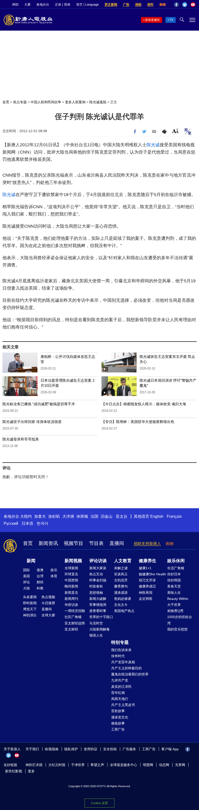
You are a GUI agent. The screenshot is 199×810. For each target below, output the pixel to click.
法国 (94, 516)
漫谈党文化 (119, 717)
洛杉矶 (54, 516)
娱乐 (53, 570)
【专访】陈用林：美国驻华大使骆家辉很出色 (137, 422)
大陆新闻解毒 (99, 629)
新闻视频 (73, 560)
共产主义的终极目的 (126, 668)
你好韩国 (174, 580)
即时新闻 (30, 603)
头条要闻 (30, 597)
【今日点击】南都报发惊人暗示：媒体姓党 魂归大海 (143, 404)
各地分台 (42, 4)
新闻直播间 (152, 20)
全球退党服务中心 (123, 765)
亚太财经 (71, 629)
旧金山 (106, 516)
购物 (162, 4)
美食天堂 (174, 586)
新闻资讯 (48, 543)
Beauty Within (177, 599)
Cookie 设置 (99, 803)
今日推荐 (48, 603)
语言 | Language (87, 4)
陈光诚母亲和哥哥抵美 (20, 439)
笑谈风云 (121, 574)
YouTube (193, 4)
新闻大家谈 (97, 568)
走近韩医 (145, 599)
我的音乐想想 (177, 629)
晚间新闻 (71, 586)
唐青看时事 (97, 611)
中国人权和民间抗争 (46, 102)
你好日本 (174, 574)
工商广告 (118, 729)
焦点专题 (20, 102)
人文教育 (123, 560)
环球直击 (71, 574)
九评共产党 (119, 680)
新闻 (31, 560)
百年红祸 (118, 693)
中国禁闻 (71, 580)
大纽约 (26, 516)
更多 (31, 771)
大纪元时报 (56, 765)
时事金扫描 (97, 580)
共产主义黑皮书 (123, 705)
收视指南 (51, 749)
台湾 (40, 576)
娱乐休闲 (176, 560)
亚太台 (121, 516)
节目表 (96, 543)
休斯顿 (82, 516)
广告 (126, 4)
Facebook (176, 4)
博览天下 (30, 609)
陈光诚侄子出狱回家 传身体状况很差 (32, 422)
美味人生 (174, 593)
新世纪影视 (13, 771)
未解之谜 (121, 568)
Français (174, 516)
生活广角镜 (175, 568)
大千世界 (174, 605)
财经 (40, 582)
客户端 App (170, 749)
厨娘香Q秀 (175, 611)
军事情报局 (97, 605)
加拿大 (40, 516)
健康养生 (147, 560)
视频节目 (73, 543)
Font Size (175, 131)
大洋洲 (68, 516)
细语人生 (96, 635)
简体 (67, 4)
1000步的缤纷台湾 (179, 620)
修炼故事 (118, 723)
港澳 (40, 570)
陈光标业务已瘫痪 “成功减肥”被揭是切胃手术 (38, 404)
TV (171, 20)
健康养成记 (147, 586)
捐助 (138, 4)
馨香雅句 (121, 586)
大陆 (26, 588)
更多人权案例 (75, 102)
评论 (26, 582)
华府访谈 (71, 605)
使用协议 (90, 749)
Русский (11, 523)
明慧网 (148, 765)
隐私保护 (71, 749)
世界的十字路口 (101, 617)
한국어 (42, 523)
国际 (26, 570)
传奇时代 (118, 656)
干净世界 (78, 765)
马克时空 (96, 623)
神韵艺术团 (33, 765)
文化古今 (121, 605)
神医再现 (145, 593)
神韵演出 (30, 615)
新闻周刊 (71, 599)
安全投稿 (110, 749)
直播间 (116, 543)
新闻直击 (71, 593)
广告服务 (129, 749)
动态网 (164, 765)
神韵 (15, 4)
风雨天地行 (119, 699)
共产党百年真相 (123, 662)
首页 (5, 102)
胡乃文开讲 (147, 580)
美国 (26, 576)
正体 (58, 4)
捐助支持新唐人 (147, 544)
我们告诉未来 (121, 650)
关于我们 (32, 749)
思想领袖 (96, 593)
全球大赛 (48, 615)
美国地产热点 (124, 611)
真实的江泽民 (121, 687)
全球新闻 (71, 568)
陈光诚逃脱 (97, 102)
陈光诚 (153, 144)
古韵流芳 (121, 580)
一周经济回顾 (75, 611)
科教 (40, 588)
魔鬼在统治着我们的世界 (130, 674)
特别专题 (120, 642)
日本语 (27, 523)
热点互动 (96, 574)
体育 (53, 576)
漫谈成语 (121, 593)
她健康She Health (152, 574)
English (156, 516)
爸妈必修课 (122, 599)
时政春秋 (96, 586)
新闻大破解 (97, 599)
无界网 (180, 765)
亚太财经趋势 (75, 623)
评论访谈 (98, 560)
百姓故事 (118, 711)
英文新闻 (111, 4)
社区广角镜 (73, 617)
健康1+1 (145, 568)
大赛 (27, 4)
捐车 (150, 4)
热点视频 (48, 597)
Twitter (184, 4)
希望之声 (97, 765)
